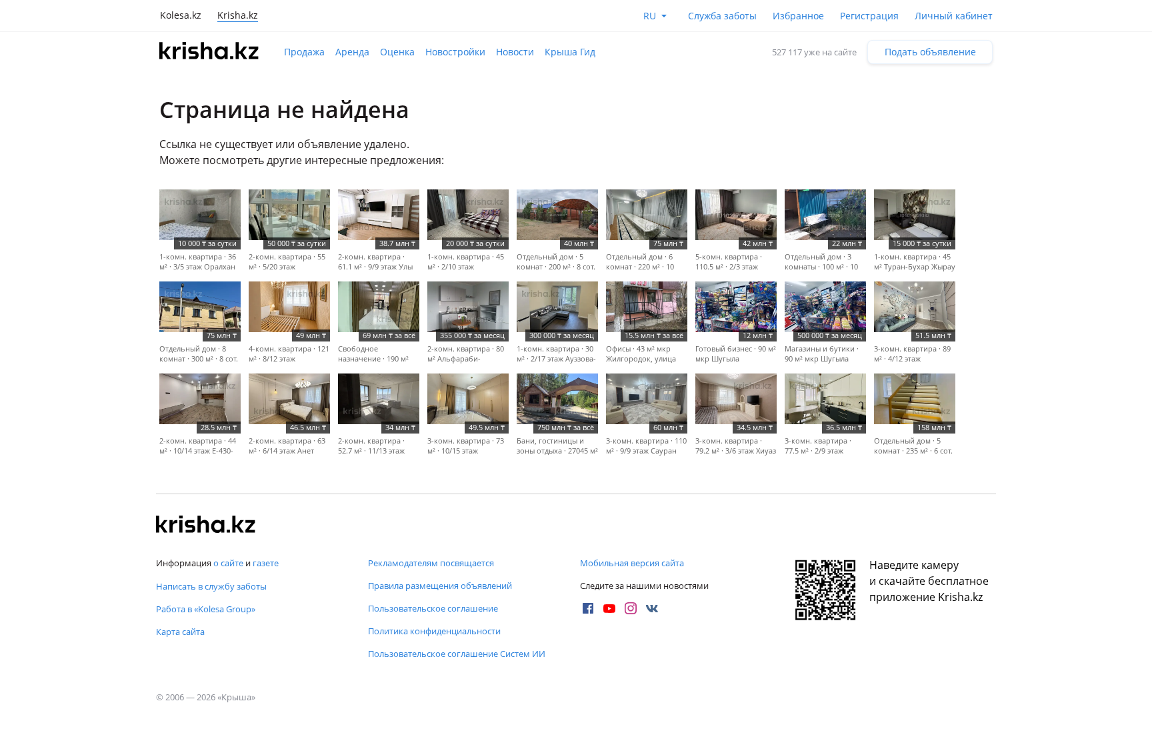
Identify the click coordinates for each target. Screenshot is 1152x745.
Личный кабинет (954, 15)
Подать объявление (930, 51)
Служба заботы (722, 15)
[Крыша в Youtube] (609, 608)
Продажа (304, 51)
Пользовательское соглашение (433, 608)
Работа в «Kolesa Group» (205, 609)
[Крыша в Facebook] (588, 608)
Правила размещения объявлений (440, 586)
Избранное (798, 15)
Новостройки (455, 51)
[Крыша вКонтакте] (652, 608)
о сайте (228, 563)
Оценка (397, 51)
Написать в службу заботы (211, 586)
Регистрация (869, 15)
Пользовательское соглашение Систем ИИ (456, 654)
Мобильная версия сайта (632, 563)
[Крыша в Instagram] (631, 608)
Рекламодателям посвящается (431, 563)
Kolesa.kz (180, 15)
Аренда (352, 51)
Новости (515, 51)
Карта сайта (180, 632)
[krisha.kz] (206, 526)
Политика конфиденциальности (434, 631)
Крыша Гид (570, 51)
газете (266, 563)
